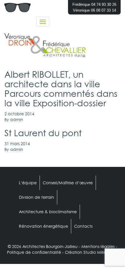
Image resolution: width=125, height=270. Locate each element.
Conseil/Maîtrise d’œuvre (68, 183)
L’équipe (28, 183)
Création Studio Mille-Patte (91, 252)
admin (16, 120)
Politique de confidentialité (34, 252)
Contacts (83, 226)
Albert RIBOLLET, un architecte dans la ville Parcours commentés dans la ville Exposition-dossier (60, 88)
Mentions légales (98, 246)
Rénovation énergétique (43, 226)
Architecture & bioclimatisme (48, 212)
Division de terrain (36, 197)
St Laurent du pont (43, 133)
